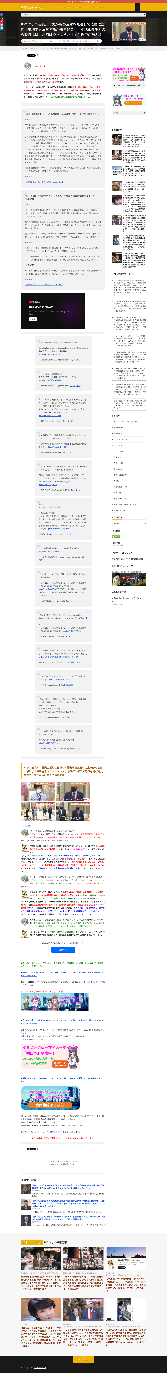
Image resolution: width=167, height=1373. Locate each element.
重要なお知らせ (119, 510)
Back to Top (83, 1360)
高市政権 (93, 1273)
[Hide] (1, 32)
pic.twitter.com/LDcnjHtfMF (59, 529)
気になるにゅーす (120, 487)
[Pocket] (1, 24)
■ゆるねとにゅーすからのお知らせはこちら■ (83, 2)
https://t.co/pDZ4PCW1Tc (71, 631)
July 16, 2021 (75, 360)
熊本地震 (127, 1326)
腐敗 (98, 41)
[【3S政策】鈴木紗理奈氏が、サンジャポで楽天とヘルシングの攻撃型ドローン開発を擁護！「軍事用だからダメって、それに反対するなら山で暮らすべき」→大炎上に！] (117, 171)
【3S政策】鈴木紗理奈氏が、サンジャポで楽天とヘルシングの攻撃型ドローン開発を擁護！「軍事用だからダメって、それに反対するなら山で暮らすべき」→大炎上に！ (126, 1285)
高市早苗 (98, 1326)
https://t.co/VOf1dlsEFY (48, 705)
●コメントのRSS (117, 546)
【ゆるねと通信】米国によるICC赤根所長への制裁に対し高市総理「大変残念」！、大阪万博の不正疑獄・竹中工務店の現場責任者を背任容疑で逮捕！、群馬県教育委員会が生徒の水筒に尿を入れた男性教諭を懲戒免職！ (134, 260)
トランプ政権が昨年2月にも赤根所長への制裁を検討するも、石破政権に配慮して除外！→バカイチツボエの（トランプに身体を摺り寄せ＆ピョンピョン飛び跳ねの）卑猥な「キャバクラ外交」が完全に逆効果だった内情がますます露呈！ (83, 1337)
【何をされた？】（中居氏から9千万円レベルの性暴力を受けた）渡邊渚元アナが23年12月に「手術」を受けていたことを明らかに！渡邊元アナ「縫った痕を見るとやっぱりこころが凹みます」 (130, 373)
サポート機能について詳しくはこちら (38, 1039)
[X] (1, 17)
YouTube (28, 826)
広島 (64, 41)
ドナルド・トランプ (78, 1326)
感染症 (68, 41)
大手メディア (131, 1275)
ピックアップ (118, 445)
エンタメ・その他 (120, 439)
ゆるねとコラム (119, 427)
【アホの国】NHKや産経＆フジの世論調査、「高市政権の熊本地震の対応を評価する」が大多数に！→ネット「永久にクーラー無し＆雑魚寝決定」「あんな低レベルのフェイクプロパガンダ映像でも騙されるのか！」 (130, 389)
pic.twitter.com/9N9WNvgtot (50, 354)
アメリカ (68, 1326)
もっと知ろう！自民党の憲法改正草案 (127, 422)
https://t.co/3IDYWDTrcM (48, 743)
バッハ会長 (58, 41)
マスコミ (114, 1275)
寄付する (63, 950)
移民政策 (77, 1273)
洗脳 (53, 1273)
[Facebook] (1, 14)
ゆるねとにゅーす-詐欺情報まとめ (127, 559)
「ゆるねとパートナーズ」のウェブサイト (45, 1132)
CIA (34, 1273)
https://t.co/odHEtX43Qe (58, 447)
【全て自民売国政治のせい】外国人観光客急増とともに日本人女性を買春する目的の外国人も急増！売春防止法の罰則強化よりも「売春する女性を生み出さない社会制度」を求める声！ (83, 1282)
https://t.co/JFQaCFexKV (49, 589)
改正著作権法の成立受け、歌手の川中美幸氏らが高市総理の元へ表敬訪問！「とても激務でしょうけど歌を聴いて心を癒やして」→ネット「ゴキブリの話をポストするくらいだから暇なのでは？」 (41, 1282)
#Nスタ (42, 504)
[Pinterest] (1, 21)
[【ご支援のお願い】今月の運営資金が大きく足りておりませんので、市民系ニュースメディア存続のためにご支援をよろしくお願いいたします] (117, 186)
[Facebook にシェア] (37, 55)
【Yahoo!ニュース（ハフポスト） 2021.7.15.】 (44, 285)
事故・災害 (120, 1326)
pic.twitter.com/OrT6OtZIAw (50, 416)
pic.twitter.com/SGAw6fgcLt (50, 380)
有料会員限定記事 (120, 475)
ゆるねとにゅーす (40, 1368)
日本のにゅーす (39, 41)
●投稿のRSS (116, 543)
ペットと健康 (118, 451)
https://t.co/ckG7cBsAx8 (68, 657)
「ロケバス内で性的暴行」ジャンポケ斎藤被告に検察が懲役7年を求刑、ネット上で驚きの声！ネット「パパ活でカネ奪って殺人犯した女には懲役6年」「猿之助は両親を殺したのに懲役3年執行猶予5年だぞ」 (130, 341)
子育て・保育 (118, 463)
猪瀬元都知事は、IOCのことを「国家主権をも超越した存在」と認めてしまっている (66, 856)
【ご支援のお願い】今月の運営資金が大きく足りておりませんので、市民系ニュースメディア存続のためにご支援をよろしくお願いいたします (134, 186)
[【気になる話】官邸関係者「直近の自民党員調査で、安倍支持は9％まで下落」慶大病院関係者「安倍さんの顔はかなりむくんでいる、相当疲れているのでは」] (26, 1189)
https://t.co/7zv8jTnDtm (48, 485)
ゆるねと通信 (118, 433)
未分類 (116, 481)
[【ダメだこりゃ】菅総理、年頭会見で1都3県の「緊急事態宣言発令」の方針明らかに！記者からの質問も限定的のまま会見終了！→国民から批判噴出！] (26, 1220)
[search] (144, 15)
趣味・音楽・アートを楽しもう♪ (125, 505)
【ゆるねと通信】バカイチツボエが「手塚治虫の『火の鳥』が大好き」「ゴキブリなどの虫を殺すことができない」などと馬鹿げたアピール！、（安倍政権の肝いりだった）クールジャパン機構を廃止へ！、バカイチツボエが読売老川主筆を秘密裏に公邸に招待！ (41, 1337)
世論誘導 (48, 1273)
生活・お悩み (118, 493)
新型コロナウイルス (78, 41)
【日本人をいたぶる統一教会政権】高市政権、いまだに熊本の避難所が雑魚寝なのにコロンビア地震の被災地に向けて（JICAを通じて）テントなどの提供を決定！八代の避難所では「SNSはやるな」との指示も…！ (134, 242)
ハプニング (50, 41)
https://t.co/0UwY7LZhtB (58, 680)
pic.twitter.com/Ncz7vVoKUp (50, 551)
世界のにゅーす (119, 457)
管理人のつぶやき (120, 499)
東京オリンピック (90, 41)
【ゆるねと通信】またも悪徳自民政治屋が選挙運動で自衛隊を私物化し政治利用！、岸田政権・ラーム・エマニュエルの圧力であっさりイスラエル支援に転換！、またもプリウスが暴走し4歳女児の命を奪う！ (68, 1203)
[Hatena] (1, 28)
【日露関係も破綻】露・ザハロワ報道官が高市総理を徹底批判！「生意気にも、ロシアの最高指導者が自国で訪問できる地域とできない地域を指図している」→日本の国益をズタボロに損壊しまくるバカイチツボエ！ (130, 357)
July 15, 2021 (75, 386)
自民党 (87, 1273)
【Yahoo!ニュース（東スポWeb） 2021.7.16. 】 (44, 182)
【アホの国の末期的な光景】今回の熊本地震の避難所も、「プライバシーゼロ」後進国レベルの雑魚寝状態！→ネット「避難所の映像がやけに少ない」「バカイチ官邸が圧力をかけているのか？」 (130, 306)
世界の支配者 (40, 1273)
